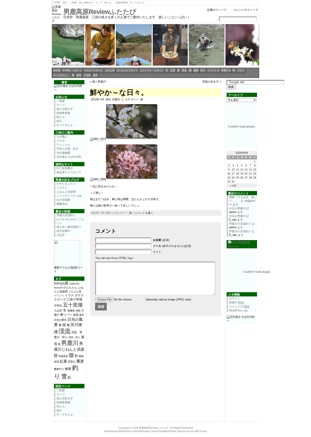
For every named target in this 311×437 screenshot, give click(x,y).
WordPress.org (238, 310)
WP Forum (201, 431)
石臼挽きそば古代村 (68, 156)
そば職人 (61, 136)
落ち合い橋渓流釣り (68, 226)
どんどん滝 (75, 291)
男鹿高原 (63, 356)
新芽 (81, 315)
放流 (75, 314)
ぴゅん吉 (109, 70)
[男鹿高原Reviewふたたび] (155, 45)
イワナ (69, 295)
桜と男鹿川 (99, 81)
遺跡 (95, 75)
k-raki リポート (72, 70)
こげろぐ (61, 187)
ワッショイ (63, 144)
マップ (98, 2)
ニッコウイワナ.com (69, 195)
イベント (212, 70)
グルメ (240, 70)
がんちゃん (70, 287)
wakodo (74, 283)
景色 (184, 70)
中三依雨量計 (64, 168)
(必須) (161, 240)
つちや (60, 140)
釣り (203, 70)
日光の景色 (60, 319)
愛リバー (66, 314)
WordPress (124, 431)
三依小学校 (75, 299)
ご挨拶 (73, 2)
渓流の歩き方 (210, 81)
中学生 (58, 305)
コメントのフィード (245, 9)
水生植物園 (63, 152)
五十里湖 (73, 305)
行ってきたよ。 (138, 2)
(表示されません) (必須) (172, 246)
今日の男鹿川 (237, 208)
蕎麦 (196, 70)
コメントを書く (143, 212)
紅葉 (63, 361)
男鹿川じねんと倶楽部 (69, 350)
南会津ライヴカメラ (68, 172)
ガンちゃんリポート (127, 70)
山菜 (172, 70)
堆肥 (78, 310)
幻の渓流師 (63, 199)
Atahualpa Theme (148, 431)
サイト (157, 251)
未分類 (56, 70)
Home (56, 2)
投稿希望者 (122, 2)
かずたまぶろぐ (66, 183)
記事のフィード (217, 9)
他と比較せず (86, 2)
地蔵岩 (71, 310)
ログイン (234, 298)
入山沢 (60, 234)
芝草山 (72, 361)
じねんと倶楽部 (66, 191)
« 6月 (233, 185)
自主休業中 (63, 230)
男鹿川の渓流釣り (240, 223)
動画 (79, 75)
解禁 (68, 369)
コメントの (239, 306)
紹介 (65, 2)
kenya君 (61, 283)
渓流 (64, 331)
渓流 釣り (74, 337)
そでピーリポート (93, 70)
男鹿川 (224, 70)
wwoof (58, 287)
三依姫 (87, 75)
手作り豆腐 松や (67, 148)
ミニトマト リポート (151, 70)
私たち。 (109, 2)
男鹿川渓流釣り (66, 215)
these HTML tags (122, 258)
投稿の (236, 302)
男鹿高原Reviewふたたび (99, 11)
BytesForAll (169, 431)
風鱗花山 (61, 203)
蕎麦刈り (59, 369)
